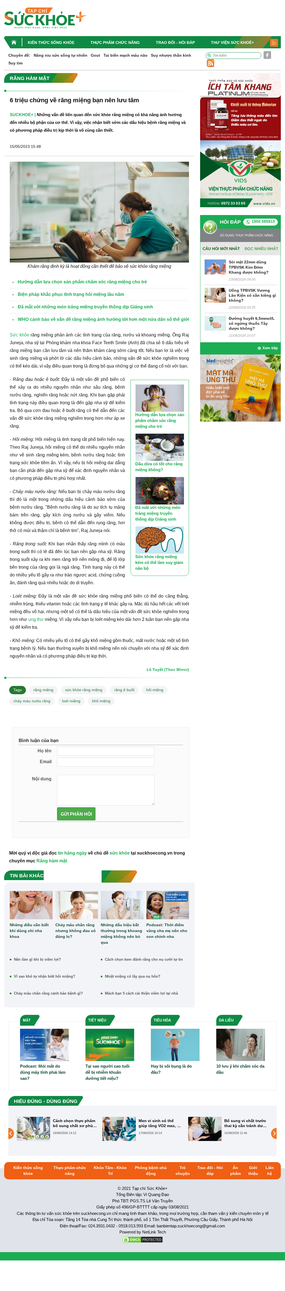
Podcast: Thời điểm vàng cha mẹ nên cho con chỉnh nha (166, 931)
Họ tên (44, 750)
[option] (57, 1129)
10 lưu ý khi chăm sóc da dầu (240, 1069)
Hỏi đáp (230, 222)
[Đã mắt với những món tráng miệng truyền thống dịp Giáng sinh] (159, 490)
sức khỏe (120, 853)
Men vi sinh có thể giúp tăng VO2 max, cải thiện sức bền (75, 1123)
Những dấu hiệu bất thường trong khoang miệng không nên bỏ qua (121, 934)
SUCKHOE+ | (23, 114)
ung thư (36, 619)
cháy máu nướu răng (31, 701)
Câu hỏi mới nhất (221, 248)
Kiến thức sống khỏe (51, 42)
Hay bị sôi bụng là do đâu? (171, 1069)
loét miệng (71, 701)
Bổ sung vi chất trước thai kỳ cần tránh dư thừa (159, 1123)
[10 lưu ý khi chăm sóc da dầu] (240, 1044)
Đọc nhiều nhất (261, 248)
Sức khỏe (19, 335)
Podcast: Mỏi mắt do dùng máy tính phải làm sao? (42, 1072)
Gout (95, 55)
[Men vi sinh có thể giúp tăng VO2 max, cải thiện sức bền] (33, 1128)
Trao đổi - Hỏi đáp (175, 42)
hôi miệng (154, 690)
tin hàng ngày (72, 853)
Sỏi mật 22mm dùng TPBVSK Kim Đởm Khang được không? (249, 267)
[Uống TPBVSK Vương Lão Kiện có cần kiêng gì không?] (215, 295)
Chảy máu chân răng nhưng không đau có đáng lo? (75, 931)
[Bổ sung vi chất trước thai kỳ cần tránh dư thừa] (119, 1128)
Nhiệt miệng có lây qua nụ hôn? (132, 976)
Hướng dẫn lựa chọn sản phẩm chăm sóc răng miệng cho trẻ (159, 420)
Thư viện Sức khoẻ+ (232, 42)
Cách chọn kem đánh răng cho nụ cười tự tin (144, 959)
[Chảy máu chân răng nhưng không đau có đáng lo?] (76, 905)
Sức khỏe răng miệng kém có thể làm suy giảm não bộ (159, 562)
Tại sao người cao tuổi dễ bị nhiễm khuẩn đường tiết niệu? (107, 1072)
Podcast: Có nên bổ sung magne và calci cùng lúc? (244, 1123)
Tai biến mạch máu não (126, 55)
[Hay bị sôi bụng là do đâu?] (175, 1044)
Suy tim (15, 63)
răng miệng (43, 690)
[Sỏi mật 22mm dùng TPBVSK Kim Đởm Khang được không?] (215, 266)
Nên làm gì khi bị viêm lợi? (37, 959)
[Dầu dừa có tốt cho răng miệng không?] (159, 447)
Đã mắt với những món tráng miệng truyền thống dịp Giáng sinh (157, 513)
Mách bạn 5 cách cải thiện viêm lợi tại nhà (141, 993)
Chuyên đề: (19, 55)
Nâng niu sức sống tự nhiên (60, 55)
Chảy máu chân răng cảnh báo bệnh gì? (48, 993)
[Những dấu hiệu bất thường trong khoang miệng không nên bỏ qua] (122, 905)
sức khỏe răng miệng (83, 690)
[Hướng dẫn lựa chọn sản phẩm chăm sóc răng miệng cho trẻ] (159, 398)
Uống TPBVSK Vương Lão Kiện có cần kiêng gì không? (252, 295)
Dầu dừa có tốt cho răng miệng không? (159, 466)
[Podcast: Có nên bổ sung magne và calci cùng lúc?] (205, 1133)
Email (45, 761)
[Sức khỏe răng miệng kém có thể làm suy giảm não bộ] (159, 540)
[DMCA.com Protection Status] (142, 1239)
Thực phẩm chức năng (115, 42)
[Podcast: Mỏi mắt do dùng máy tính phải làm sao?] (44, 1044)
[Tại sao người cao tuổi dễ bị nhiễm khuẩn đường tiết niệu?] (109, 1044)
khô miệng (101, 701)
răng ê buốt (124, 690)
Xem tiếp (270, 348)
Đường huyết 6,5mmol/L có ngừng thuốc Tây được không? (252, 323)
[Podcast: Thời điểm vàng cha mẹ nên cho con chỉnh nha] (167, 905)
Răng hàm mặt (51, 860)
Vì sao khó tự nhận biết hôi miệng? (44, 976)
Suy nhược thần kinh (171, 55)
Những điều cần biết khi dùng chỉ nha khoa (29, 931)
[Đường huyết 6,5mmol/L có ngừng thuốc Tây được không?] (215, 323)
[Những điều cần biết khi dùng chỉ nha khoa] (31, 905)
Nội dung (41, 778)
